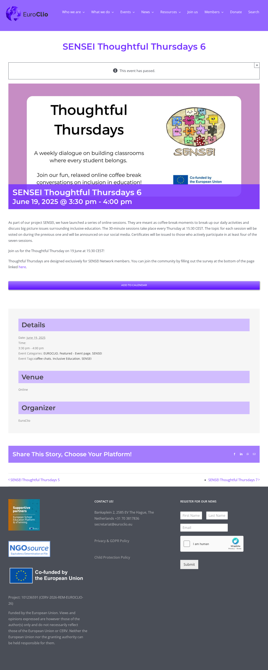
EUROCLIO (51, 353)
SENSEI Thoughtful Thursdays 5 (35, 480)
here (22, 267)
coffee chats (42, 359)
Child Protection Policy (112, 557)
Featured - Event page (75, 353)
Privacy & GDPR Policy (111, 541)
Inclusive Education (66, 359)
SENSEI (97, 353)
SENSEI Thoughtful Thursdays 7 (233, 480)
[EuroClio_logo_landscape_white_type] (27, 7)
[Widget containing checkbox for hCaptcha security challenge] (212, 544)
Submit (189, 564)
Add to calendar (134, 285)
